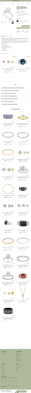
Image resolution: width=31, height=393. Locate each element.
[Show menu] (1, 3)
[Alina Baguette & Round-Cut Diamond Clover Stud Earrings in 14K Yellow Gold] (23, 152)
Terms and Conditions (3, 352)
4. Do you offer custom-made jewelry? (9, 96)
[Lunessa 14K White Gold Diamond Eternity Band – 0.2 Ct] (8, 135)
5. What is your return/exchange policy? (9, 98)
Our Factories (2, 371)
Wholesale (17, 371)
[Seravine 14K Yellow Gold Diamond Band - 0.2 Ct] (8, 241)
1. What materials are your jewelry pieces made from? (12, 87)
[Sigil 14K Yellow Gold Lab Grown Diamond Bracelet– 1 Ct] (8, 188)
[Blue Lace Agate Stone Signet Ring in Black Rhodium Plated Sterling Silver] (8, 117)
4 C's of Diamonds (18, 361)
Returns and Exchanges (18, 356)
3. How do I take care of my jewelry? (8, 93)
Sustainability (2, 372)
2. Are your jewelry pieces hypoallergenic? (10, 90)
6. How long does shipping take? (7, 101)
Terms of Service (3, 386)
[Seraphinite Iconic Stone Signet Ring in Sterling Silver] (8, 223)
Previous (2, 13)
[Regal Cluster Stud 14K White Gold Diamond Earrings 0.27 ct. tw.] (8, 206)
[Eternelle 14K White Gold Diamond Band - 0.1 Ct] (23, 241)
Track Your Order (18, 352)
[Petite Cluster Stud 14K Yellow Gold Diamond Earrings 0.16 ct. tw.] (8, 62)
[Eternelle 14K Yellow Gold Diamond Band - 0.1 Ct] (8, 152)
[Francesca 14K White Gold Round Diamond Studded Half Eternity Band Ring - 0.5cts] (23, 258)
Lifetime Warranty (3, 373)
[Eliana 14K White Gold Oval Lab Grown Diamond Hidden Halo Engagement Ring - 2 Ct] (8, 276)
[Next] (29, 0)
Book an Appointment (18, 366)
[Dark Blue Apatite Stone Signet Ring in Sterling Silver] (23, 62)
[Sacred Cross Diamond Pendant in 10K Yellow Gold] (23, 293)
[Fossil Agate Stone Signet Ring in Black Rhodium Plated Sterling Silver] (23, 188)
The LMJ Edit (2, 367)
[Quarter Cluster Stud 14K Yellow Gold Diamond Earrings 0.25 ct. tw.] (8, 170)
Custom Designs (18, 367)
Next (14, 13)
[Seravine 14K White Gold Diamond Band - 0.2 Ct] (23, 135)
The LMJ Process (3, 366)
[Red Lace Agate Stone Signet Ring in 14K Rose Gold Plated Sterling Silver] (23, 276)
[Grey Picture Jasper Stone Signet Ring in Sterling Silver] (23, 223)
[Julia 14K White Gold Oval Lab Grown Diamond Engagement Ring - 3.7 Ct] (8, 258)
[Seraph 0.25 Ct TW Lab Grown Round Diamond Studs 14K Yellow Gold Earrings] (8, 293)
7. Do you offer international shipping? (9, 104)
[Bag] (29, 3)
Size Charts (17, 357)
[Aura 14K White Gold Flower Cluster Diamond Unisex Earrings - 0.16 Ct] (23, 206)
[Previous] (1, 0)
